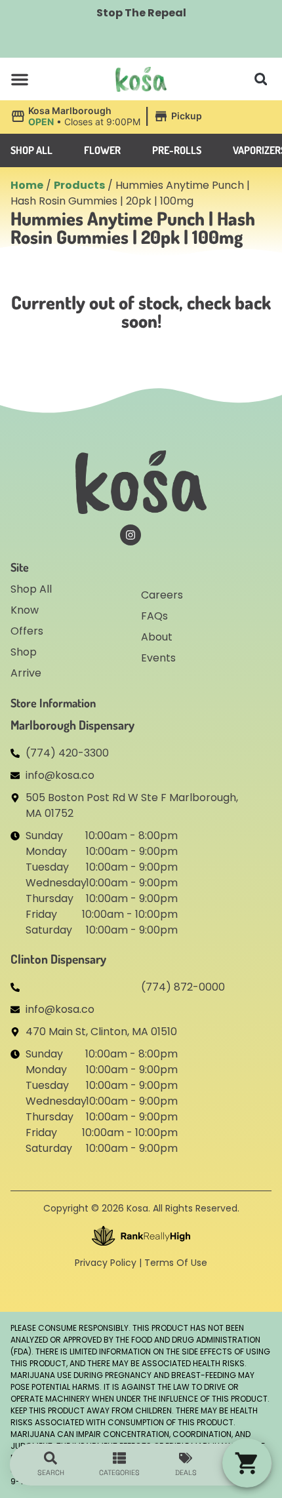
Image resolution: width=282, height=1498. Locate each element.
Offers (26, 631)
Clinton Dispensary (58, 959)
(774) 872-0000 (183, 987)
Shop (23, 652)
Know (24, 610)
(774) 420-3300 (67, 752)
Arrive (25, 672)
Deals (186, 1472)
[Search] (50, 1458)
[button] (19, 79)
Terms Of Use (175, 1262)
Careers (162, 594)
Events (158, 657)
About (156, 636)
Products (79, 185)
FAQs (154, 615)
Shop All (31, 589)
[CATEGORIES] (119, 1458)
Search (50, 1472)
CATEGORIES (119, 1472)
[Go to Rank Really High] (141, 1236)
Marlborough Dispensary (72, 725)
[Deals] (185, 1458)
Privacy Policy (105, 1262)
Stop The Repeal (141, 12)
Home (26, 185)
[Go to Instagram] (130, 534)
